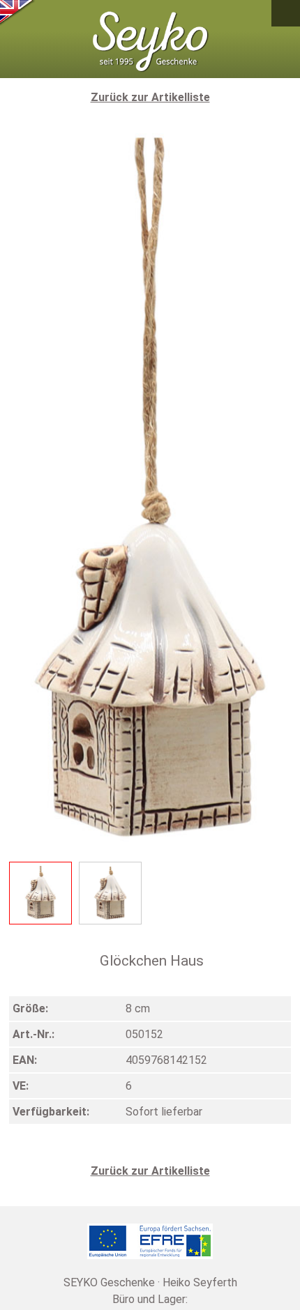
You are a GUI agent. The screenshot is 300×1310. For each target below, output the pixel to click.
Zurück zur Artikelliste (150, 97)
